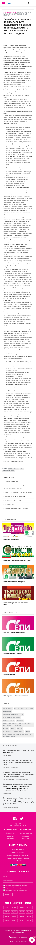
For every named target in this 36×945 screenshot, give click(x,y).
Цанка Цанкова (7, 711)
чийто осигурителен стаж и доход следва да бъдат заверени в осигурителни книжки (17, 724)
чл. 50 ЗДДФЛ (29, 708)
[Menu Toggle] (33, 3)
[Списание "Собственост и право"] (18, 572)
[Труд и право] (15, 819)
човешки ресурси (7, 708)
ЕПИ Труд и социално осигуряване (14, 496)
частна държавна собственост (11, 717)
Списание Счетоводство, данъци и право (17, 485)
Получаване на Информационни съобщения (16, 885)
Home (5, 12)
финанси (19, 728)
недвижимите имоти (8, 471)
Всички (6, 512)
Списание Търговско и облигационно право (18, 492)
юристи (28, 731)
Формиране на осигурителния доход (13, 714)
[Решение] (9, 3)
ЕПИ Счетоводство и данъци (13, 500)
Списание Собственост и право (13, 489)
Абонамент (8, 894)
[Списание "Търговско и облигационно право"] (18, 593)
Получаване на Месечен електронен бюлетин (16, 888)
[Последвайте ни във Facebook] (10, 937)
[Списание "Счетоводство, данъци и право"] (18, 551)
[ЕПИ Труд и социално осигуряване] (18, 623)
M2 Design (23, 941)
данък (22, 468)
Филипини (5, 728)
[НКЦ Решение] (21, 818)
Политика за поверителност (21, 890)
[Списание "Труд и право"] (18, 530)
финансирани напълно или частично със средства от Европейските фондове (18, 735)
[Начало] (3, 3)
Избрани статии (11, 12)
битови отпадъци (13, 468)
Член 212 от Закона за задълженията (13, 731)
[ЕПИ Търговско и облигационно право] (18, 686)
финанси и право (19, 708)
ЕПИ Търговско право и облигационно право (15, 779)
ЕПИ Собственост (9, 504)
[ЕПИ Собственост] (18, 665)
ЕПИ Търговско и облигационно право (16, 508)
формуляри (20, 720)
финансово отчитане (8, 720)
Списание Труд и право (11, 481)
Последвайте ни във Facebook (19, 937)
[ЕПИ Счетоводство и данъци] (18, 644)
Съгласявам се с (16, 890)
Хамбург (13, 728)
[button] (28, 3)
